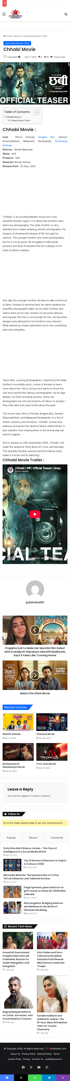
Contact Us (37, 1059)
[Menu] (4, 15)
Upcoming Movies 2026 (35, 36)
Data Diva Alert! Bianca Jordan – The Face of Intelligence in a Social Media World (30, 850)
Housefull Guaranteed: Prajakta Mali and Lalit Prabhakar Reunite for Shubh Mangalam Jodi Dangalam (16, 959)
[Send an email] (19, 57)
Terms (56, 1053)
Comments (57, 837)
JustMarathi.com (57, 1048)
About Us (15, 1053)
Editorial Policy (44, 1053)
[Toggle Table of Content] (35, 112)
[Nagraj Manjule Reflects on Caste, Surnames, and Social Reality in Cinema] (18, 992)
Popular (11, 837)
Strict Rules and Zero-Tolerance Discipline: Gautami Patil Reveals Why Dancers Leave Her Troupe (51, 959)
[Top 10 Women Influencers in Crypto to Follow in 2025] (12, 865)
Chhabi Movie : (14, 117)
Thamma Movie (45, 734)
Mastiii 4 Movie (12, 734)
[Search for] (66, 15)
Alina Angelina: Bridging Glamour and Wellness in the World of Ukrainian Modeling (43, 906)
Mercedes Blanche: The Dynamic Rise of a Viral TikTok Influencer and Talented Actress (31, 876)
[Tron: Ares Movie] (51, 752)
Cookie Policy (14, 1059)
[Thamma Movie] (51, 722)
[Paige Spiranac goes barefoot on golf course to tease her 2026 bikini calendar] (12, 892)
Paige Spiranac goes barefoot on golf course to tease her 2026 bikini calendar (45, 891)
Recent (33, 837)
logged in (25, 795)
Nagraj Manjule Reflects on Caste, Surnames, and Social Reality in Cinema (18, 1015)
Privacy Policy (28, 1053)
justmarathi (13, 57)
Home (8, 36)
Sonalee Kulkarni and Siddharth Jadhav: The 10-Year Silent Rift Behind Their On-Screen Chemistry (52, 1022)
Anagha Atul (46, 137)
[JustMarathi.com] (15, 14)
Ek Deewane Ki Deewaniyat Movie (14, 765)
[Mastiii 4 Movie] (18, 722)
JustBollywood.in (53, 1059)
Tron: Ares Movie (46, 763)
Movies (17, 36)
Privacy (26, 1059)
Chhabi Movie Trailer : (21, 120)
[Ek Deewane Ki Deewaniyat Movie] (18, 752)
